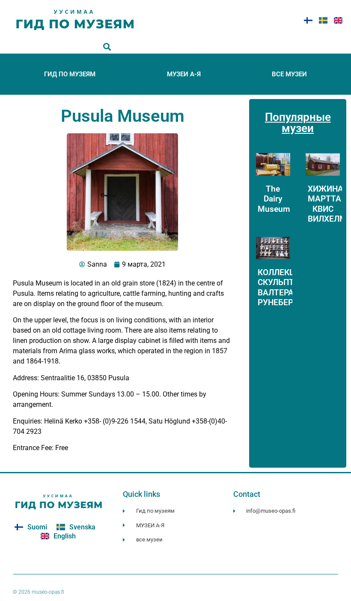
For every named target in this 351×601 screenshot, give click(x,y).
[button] (107, 46)
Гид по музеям (69, 74)
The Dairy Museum (274, 198)
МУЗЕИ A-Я (184, 74)
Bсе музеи (289, 74)
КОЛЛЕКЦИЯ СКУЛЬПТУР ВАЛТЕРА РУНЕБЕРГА (282, 287)
